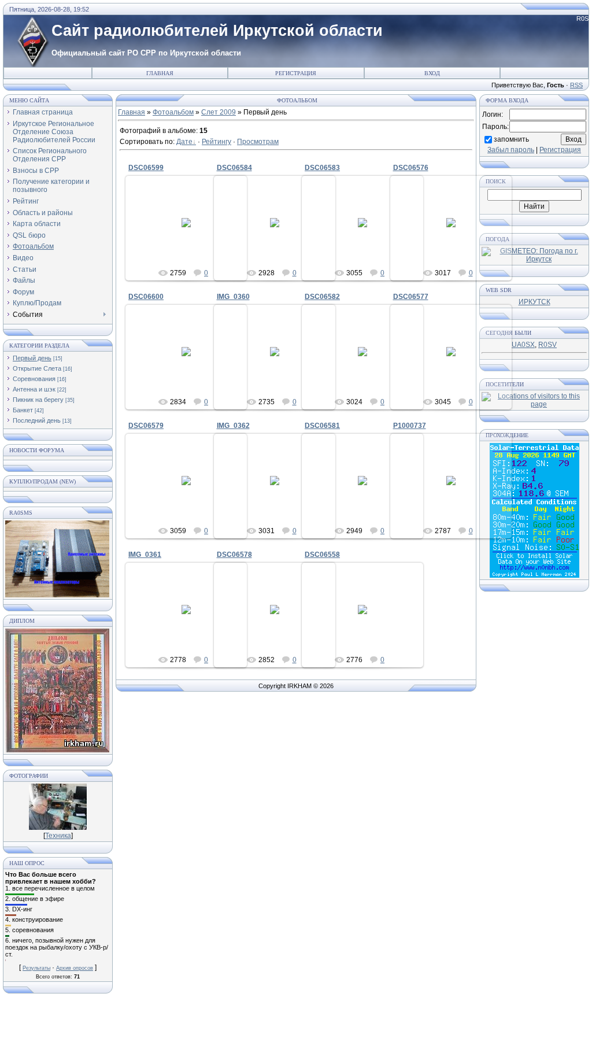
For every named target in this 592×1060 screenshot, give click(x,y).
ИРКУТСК (534, 302)
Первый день (32, 357)
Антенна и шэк (34, 389)
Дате (184, 142)
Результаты (36, 968)
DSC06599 (146, 168)
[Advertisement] (296, 1031)
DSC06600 (146, 297)
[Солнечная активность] (534, 575)
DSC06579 (146, 426)
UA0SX (523, 345)
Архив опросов (74, 968)
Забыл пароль (510, 150)
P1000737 (409, 426)
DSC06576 (410, 168)
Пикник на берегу (38, 399)
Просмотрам (258, 142)
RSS (576, 85)
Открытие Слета (37, 368)
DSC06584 (234, 168)
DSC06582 (322, 297)
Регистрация (295, 73)
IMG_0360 (233, 297)
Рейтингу (216, 142)
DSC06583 (322, 168)
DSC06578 (234, 555)
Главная (159, 73)
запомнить (511, 139)
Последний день (37, 420)
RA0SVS (191, 232)
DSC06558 (322, 555)
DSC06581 (322, 426)
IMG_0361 (144, 555)
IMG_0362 (233, 426)
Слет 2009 (218, 112)
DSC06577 (410, 297)
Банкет (23, 410)
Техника (58, 836)
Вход (432, 73)
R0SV (547, 345)
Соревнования (34, 378)
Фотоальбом (173, 112)
